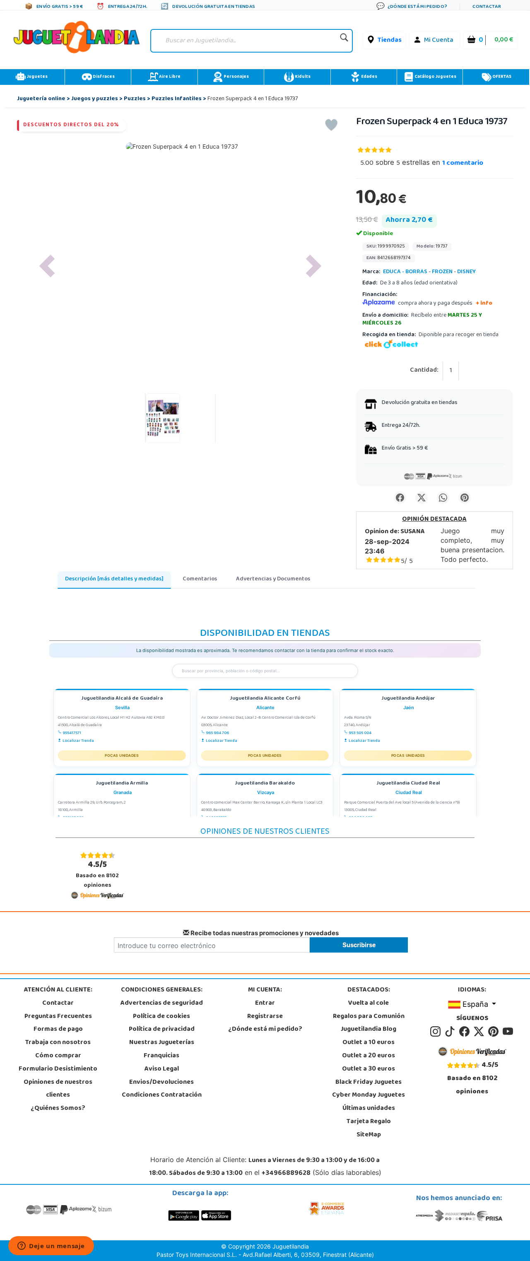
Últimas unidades (368, 1108)
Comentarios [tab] (200, 579)
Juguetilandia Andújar (408, 699)
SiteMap (369, 1135)
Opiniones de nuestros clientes (58, 1089)
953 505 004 (360, 733)
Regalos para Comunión (369, 1016)
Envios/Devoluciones (161, 1082)
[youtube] (508, 1032)
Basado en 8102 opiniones (97, 874)
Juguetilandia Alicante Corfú (265, 699)
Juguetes (37, 77)
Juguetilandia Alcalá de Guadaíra (122, 699)
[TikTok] (451, 1032)
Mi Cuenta (438, 40)
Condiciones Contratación (162, 1095)
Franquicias (161, 1056)
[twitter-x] (480, 1032)
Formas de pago (58, 1029)
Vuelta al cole (368, 1003)
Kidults (302, 77)
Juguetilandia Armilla (122, 784)
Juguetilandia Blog (368, 1029)
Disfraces (103, 77)
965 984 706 (217, 733)
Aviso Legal (162, 1069)
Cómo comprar (58, 1056)
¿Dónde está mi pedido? (265, 1029)
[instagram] (436, 1032)
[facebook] (465, 1032)
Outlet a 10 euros (368, 1042)
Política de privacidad (162, 1029)
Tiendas (390, 40)
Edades (368, 77)
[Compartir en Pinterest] (464, 497)
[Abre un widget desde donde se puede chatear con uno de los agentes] (51, 1246)
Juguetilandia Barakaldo (265, 784)
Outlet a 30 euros (368, 1069)
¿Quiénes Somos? (58, 1108)
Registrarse (265, 1016)
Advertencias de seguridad (161, 1003)
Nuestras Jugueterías (161, 1042)
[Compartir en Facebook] (400, 497)
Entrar (265, 1003)
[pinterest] (494, 1032)
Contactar (58, 1003)
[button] (46, 266)
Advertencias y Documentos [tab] (273, 579)
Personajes (236, 77)
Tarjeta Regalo (369, 1122)
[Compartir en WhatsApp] (443, 497)
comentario (462, 163)
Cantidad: (424, 370)
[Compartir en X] (421, 497)
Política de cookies (161, 1016)
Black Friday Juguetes (368, 1082)
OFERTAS (501, 77)
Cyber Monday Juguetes (368, 1095)
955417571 (72, 733)
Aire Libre (169, 77)
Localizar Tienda (78, 741)
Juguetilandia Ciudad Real (408, 784)
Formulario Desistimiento (58, 1069)
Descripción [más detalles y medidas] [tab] (114, 579)
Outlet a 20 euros (368, 1056)
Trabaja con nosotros (58, 1042)
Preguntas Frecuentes (58, 1016)
